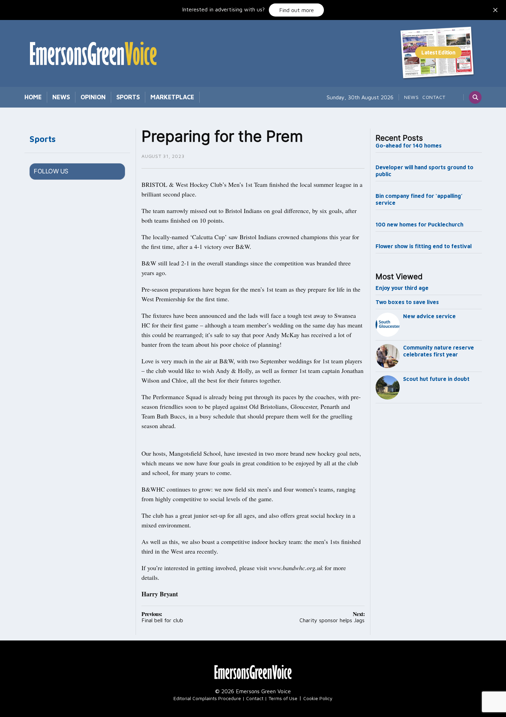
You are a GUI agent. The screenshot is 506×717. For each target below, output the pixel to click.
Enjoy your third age (402, 288)
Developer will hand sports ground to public (424, 170)
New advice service (429, 316)
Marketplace (172, 97)
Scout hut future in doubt (436, 379)
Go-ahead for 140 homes (409, 145)
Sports (128, 97)
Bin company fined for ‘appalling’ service (419, 199)
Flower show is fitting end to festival (424, 246)
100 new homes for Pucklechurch (419, 224)
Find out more (296, 10)
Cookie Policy (318, 698)
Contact (433, 97)
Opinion (93, 97)
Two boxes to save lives (407, 302)
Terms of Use (282, 698)
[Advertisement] (429, 520)
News (61, 97)
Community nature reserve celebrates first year (438, 350)
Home (33, 97)
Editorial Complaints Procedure (207, 698)
